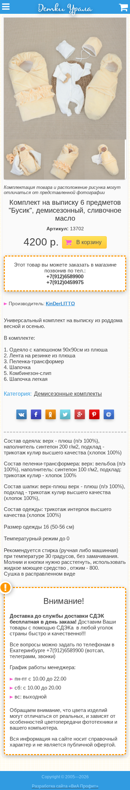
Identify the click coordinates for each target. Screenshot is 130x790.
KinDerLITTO (60, 303)
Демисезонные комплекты (68, 394)
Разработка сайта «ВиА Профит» (65, 786)
